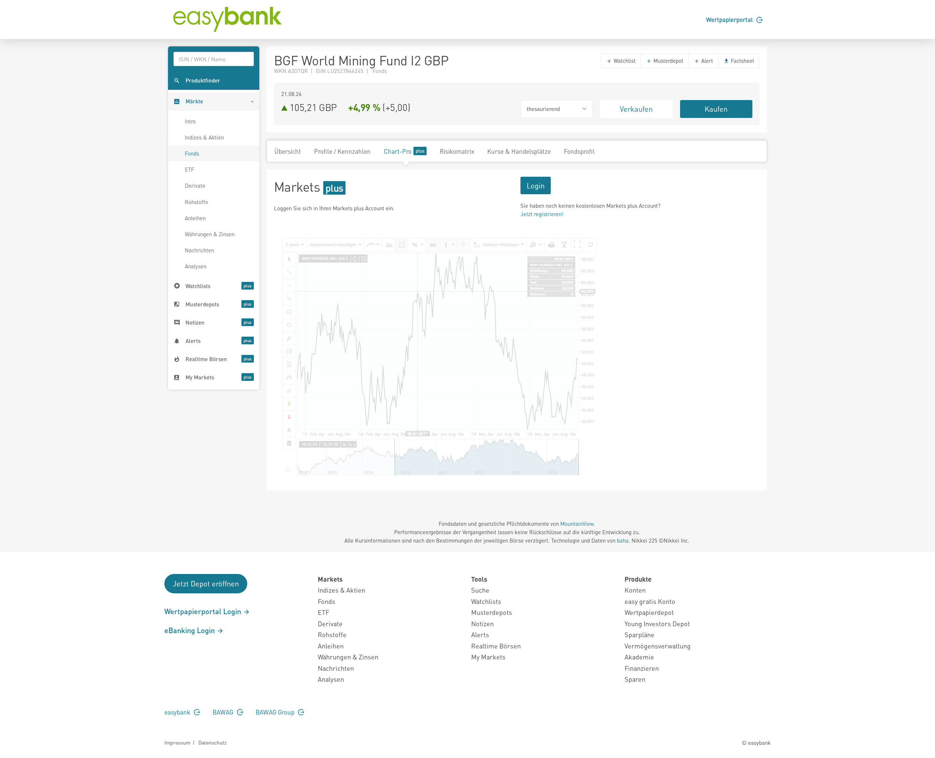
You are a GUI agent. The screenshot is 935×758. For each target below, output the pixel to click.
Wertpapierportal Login (203, 611)
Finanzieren (642, 668)
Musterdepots (491, 612)
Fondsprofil (579, 151)
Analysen (195, 266)
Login (536, 185)
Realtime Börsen (496, 646)
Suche (480, 590)
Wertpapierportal (730, 19)
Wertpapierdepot (649, 612)
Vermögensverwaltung (658, 646)
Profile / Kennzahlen (342, 151)
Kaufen (716, 109)
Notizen (482, 623)
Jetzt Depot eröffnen (206, 583)
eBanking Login (190, 630)
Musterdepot (667, 60)
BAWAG (224, 712)
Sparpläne (639, 634)
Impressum (177, 742)
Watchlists (486, 601)
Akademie (639, 656)
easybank (178, 712)
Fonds (192, 153)
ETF (189, 169)
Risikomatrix (457, 151)
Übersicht (287, 151)
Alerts (480, 634)
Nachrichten (199, 250)
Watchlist (624, 60)
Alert (706, 60)
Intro (190, 121)
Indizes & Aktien (204, 137)
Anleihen (195, 218)
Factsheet (741, 60)
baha (623, 540)
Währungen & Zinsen (209, 234)
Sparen (635, 679)
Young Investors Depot (657, 623)
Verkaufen (636, 109)
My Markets (488, 656)
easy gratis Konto (650, 601)
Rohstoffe (196, 202)
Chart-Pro (398, 151)
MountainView (577, 523)
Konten (635, 590)
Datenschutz (212, 742)
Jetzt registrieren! (542, 214)
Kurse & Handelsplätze (519, 151)
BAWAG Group (276, 712)
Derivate (195, 185)
